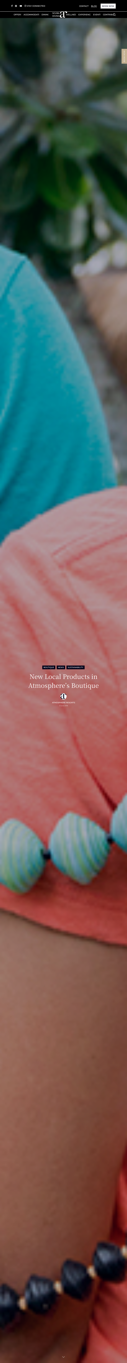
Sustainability (75, 667)
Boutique (49, 667)
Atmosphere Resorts (63, 702)
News (61, 667)
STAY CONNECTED (36, 6)
